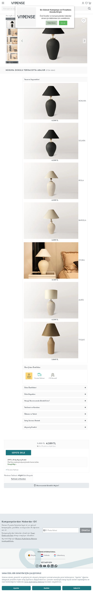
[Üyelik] (83, 3)
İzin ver (63, 23)
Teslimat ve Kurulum (18, 479)
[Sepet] (89, 3)
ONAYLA (86, 530)
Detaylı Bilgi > (12, 464)
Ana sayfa (9, 16)
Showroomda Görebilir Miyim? (47, 485)
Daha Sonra (51, 23)
